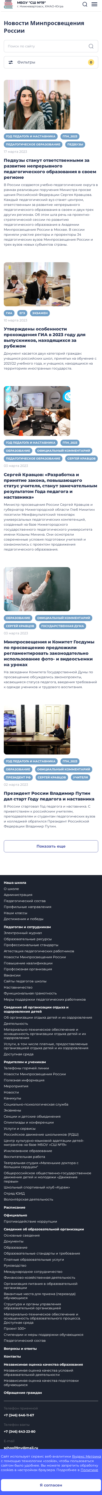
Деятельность (16, 1023)
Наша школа (15, 883)
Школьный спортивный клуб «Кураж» (37, 1187)
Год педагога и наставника (31, 136)
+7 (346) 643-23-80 (20, 1431)
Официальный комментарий (63, 450)
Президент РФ (18, 777)
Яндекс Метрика (86, 1456)
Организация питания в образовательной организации (41, 1286)
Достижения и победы (23, 919)
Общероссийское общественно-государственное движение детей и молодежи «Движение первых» (47, 1177)
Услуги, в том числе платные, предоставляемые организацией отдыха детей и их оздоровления (46, 1046)
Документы (13, 1241)
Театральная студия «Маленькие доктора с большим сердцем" (41, 1165)
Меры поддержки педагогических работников (45, 999)
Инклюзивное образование (28, 1151)
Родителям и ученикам (25, 1062)
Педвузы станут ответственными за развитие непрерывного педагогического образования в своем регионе (50, 169)
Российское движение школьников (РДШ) (41, 1134)
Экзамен (40, 313)
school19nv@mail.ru (21, 1448)
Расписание (14, 1208)
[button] (85, 4)
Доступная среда (18, 1054)
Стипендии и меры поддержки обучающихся (43, 1334)
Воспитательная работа (24, 1157)
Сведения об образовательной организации (44, 1229)
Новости (11, 1092)
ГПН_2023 (70, 136)
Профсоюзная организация (28, 969)
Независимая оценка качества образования (43, 1365)
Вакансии (12, 975)
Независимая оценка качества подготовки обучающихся (41, 1382)
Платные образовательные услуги (34, 1259)
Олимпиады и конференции (29, 1122)
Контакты (12, 1357)
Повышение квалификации (28, 963)
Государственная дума (62, 626)
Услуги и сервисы (20, 1128)
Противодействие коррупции (30, 1221)
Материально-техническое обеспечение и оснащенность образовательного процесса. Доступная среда (42, 1318)
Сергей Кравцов (81, 458)
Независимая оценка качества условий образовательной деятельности (38, 1372)
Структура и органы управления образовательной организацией (32, 1306)
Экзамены (12, 1110)
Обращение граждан (23, 1393)
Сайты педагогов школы (25, 981)
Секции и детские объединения (32, 1116)
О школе (11, 889)
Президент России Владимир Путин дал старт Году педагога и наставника (49, 796)
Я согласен (51, 1485)
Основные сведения (22, 1235)
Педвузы (75, 144)
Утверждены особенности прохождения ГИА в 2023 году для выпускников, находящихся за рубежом (44, 337)
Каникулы (12, 1098)
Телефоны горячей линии (26, 1068)
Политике (89, 1470)
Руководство (15, 1265)
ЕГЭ (22, 313)
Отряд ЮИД (14, 1193)
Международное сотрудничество (33, 1271)
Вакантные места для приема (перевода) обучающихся (40, 1296)
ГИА (9, 313)
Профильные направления (27, 907)
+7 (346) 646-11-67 (19, 1415)
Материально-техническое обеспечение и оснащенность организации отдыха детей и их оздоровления (45, 1033)
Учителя (80, 777)
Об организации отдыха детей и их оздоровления (48, 1017)
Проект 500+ (15, 1328)
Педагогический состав (25, 901)
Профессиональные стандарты (31, 945)
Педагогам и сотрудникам (27, 927)
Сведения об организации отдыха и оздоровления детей (36, 1009)
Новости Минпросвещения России (35, 957)
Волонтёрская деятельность (28, 1199)
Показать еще (51, 846)
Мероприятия (16, 1086)
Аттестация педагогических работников (39, 951)
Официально (15, 1215)
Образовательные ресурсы (28, 939)
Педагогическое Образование (33, 144)
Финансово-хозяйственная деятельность (39, 1277)
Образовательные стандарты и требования (42, 1253)
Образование (18, 450)
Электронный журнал (23, 933)
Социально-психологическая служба (36, 1104)
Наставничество (18, 987)
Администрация (18, 895)
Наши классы (15, 913)
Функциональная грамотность (30, 993)
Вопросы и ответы (20, 1349)
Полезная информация (24, 1080)
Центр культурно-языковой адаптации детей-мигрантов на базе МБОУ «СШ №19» (44, 1142)
